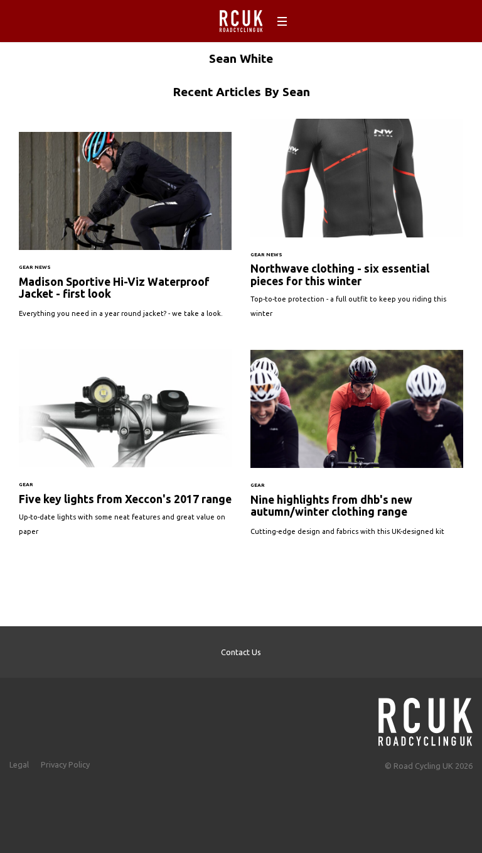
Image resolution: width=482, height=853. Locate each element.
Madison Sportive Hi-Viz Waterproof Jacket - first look (125, 231)
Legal (19, 764)
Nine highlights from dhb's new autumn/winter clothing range (356, 449)
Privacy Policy (65, 764)
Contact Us (241, 652)
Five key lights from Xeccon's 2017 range (125, 448)
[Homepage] (425, 718)
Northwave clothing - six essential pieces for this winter (356, 224)
